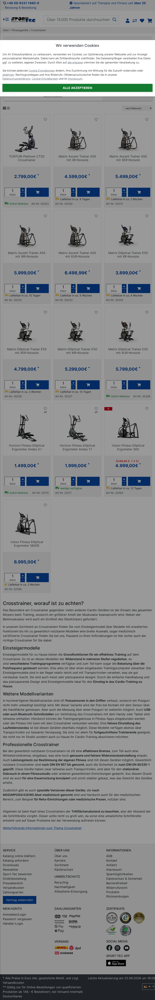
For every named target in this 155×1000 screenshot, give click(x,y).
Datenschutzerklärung (16, 78)
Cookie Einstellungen (42, 70)
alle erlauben (75, 62)
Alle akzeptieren (77, 88)
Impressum (75, 78)
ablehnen (8, 74)
